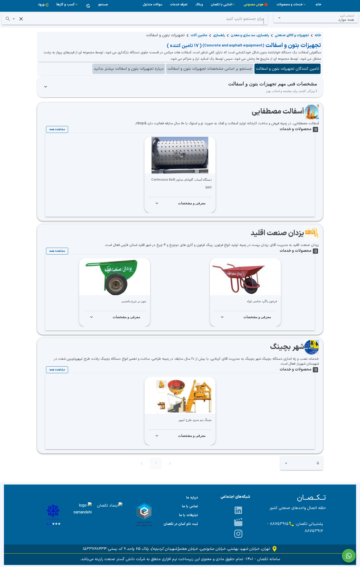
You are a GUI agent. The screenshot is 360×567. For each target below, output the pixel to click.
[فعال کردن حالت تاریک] (88, 6)
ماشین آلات (199, 35)
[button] (14, 19)
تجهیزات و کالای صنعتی (292, 35)
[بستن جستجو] (21, 18)
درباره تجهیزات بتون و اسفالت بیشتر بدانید (129, 69)
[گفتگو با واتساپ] (349, 556)
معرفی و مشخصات (192, 203)
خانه (318, 35)
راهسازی (219, 35)
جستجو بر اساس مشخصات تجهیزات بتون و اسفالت (210, 69)
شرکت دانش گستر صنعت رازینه (119, 559)
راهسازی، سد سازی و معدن (250, 35)
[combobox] (316, 18)
